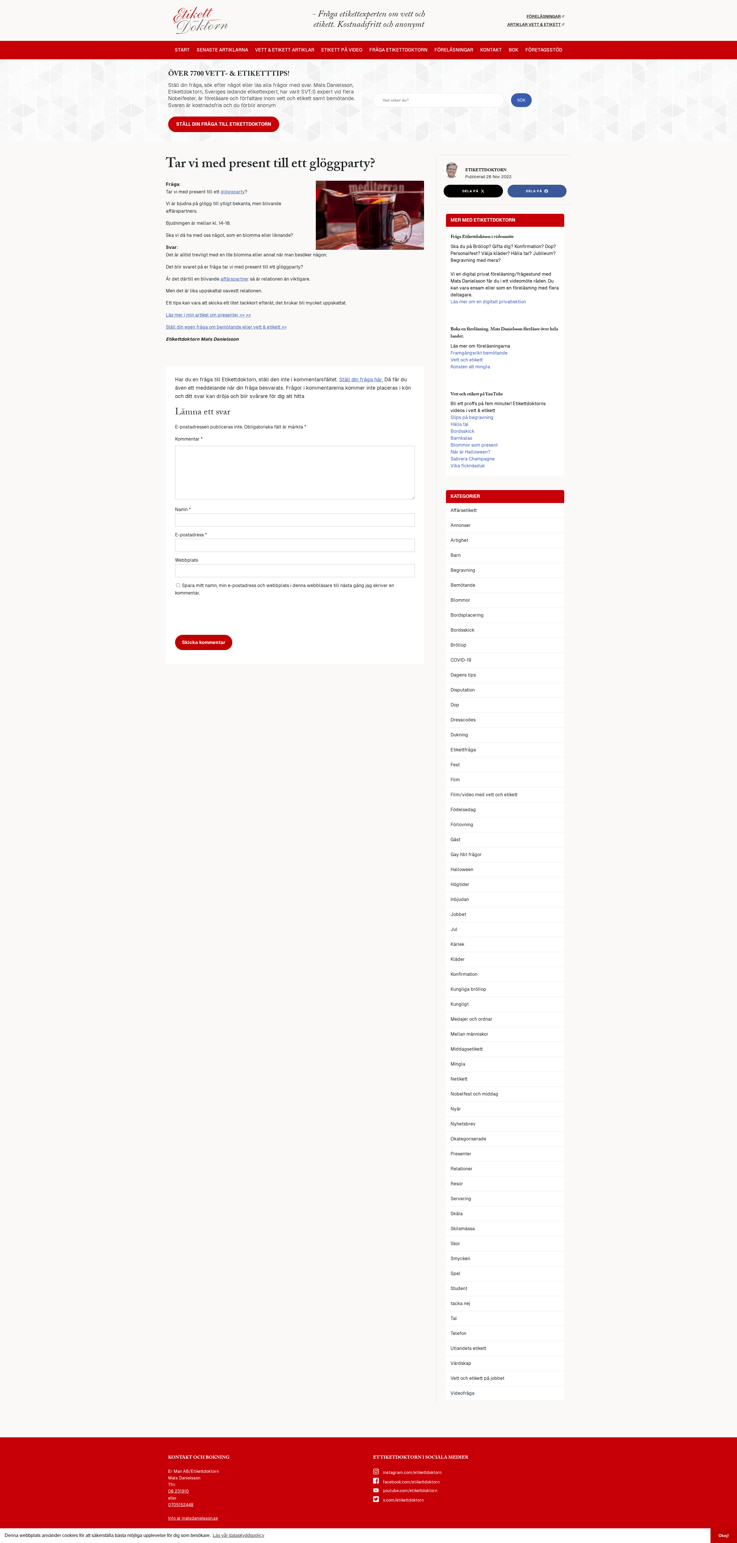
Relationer (461, 1168)
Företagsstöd (543, 50)
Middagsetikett (467, 1049)
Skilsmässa (463, 1228)
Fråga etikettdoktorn (398, 50)
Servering (461, 1198)
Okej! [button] (724, 1535)
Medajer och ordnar (471, 1019)
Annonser (461, 525)
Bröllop (458, 645)
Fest (455, 764)
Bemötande (463, 585)
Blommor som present (474, 445)
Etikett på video (341, 50)
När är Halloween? (470, 452)
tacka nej (460, 1303)
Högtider (460, 884)
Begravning (463, 570)
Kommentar (189, 439)
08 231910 (178, 1491)
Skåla (457, 1213)
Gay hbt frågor (466, 854)
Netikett (459, 1079)
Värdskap (461, 1363)
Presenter (461, 1154)
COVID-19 (461, 660)
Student (459, 1288)
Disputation (463, 690)
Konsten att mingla (470, 366)
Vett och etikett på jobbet (477, 1378)
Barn (456, 555)
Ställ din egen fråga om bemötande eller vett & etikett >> (226, 327)
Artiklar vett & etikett (534, 24)
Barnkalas (461, 438)
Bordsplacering (467, 615)
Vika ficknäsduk (468, 465)
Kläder (458, 959)
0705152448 (180, 1504)
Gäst (455, 839)
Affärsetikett (464, 510)
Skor (455, 1243)
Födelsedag (463, 809)
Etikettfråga (463, 750)
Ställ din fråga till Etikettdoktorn (223, 124)
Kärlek (457, 944)
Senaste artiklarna (222, 50)
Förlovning (462, 824)
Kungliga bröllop (468, 989)
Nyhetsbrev (463, 1124)
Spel (455, 1273)
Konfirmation (464, 974)
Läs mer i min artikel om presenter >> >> (208, 315)
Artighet (459, 540)
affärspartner (235, 279)
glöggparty (233, 192)
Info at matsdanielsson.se (193, 1518)
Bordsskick (462, 431)
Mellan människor (469, 1034)
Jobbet (458, 914)
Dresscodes (463, 720)
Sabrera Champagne (473, 459)
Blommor (460, 600)
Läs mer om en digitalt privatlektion (488, 301)
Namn (183, 509)
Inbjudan (460, 899)
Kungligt (460, 1004)
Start (182, 50)
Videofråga (462, 1393)
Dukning (459, 735)
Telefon (458, 1333)
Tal (454, 1318)
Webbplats (186, 560)
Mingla (458, 1064)
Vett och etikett (467, 360)
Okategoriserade (468, 1139)
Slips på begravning (472, 417)
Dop (455, 705)
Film (455, 779)
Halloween (462, 869)
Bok (513, 50)
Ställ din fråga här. (361, 379)
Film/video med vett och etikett (484, 794)
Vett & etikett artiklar (284, 50)
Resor (457, 1183)
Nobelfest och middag (474, 1094)
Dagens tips (463, 675)
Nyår (456, 1109)
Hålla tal (460, 424)
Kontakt (491, 50)
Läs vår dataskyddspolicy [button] (238, 1535)
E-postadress (191, 535)
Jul (454, 929)
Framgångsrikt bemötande (479, 353)
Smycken (460, 1258)
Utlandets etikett (468, 1348)
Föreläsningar (544, 16)
